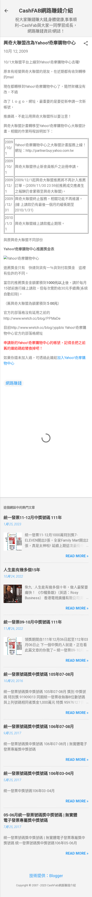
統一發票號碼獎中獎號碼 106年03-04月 (39, 773)
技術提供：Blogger (46, 875)
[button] (85, 44)
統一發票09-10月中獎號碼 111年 (33, 622)
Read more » (77, 556)
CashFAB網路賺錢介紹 (46, 11)
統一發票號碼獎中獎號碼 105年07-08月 (39, 674)
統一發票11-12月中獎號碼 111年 (33, 517)
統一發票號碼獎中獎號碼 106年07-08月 (39, 726)
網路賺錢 (14, 383)
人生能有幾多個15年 (22, 569)
